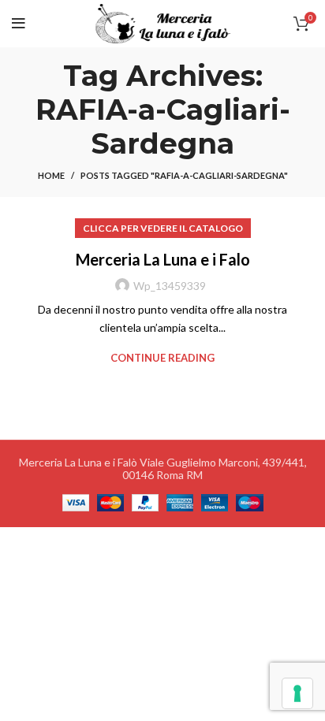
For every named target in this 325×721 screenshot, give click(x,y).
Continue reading (162, 358)
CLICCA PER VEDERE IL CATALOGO (163, 228)
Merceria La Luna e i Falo (163, 259)
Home (51, 175)
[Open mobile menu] (18, 23)
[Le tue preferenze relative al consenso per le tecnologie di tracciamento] (297, 693)
